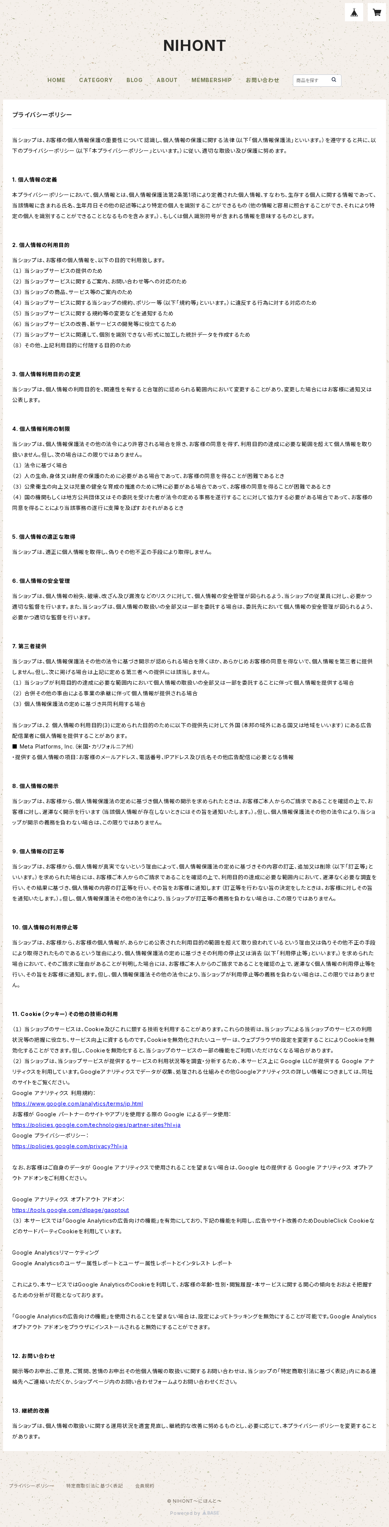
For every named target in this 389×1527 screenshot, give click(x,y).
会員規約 (145, 1486)
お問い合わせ (262, 80)
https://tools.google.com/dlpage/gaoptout (70, 1210)
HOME (56, 80)
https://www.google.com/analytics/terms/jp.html (77, 1103)
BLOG (135, 80)
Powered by (186, 1513)
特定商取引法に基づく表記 (94, 1486)
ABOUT (167, 80)
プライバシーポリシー (31, 1486)
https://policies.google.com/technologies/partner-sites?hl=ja (96, 1125)
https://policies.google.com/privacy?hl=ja (70, 1146)
